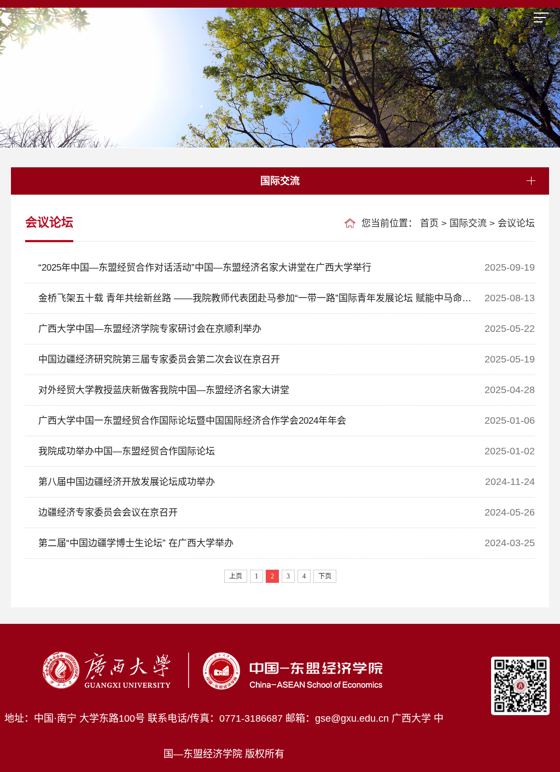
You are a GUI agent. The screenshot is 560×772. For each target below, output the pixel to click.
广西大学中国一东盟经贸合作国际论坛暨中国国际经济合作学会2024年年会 (192, 421)
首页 (429, 223)
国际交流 (468, 223)
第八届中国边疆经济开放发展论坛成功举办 (126, 482)
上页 (235, 576)
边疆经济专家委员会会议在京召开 (108, 512)
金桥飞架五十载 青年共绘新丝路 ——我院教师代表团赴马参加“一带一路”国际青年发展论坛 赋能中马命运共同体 (248, 303)
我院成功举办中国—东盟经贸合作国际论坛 (126, 451)
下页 (324, 576)
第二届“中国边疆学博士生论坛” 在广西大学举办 (136, 543)
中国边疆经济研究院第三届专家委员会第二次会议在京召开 (159, 359)
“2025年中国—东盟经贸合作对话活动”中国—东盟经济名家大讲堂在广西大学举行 (204, 267)
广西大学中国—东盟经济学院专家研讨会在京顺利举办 (149, 329)
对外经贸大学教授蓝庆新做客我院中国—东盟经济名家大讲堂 (163, 390)
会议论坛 (516, 223)
